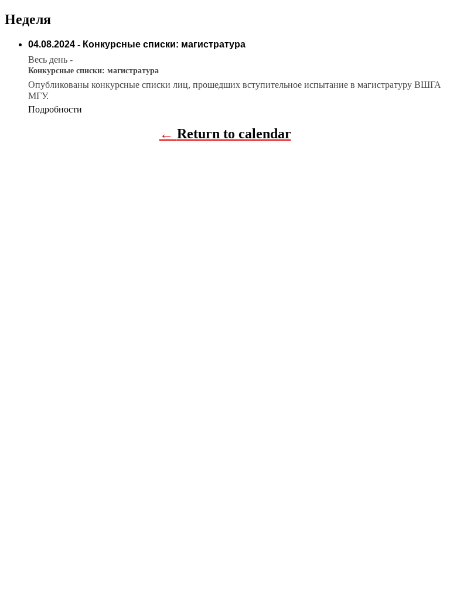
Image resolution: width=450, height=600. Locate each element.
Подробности (55, 109)
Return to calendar (234, 133)
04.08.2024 (51, 44)
